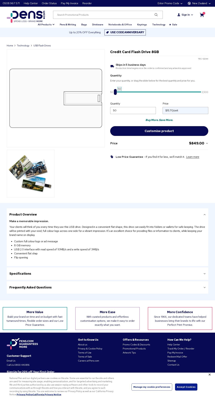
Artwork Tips (129, 352)
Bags (84, 24)
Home (10, 45)
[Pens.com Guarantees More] (22, 344)
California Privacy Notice (47, 394)
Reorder (87, 3)
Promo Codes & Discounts (136, 344)
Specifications (20, 274)
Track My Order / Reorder (180, 348)
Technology (159, 24)
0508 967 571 (11, 3)
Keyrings (142, 24)
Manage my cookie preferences (151, 387)
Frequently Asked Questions (30, 287)
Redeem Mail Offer (177, 356)
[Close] (209, 374)
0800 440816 (21, 364)
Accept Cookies (186, 387)
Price (165, 103)
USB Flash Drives (42, 45)
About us (82, 344)
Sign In (186, 14)
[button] (46, 23)
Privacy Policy (25, 394)
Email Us (11, 360)
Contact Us (173, 364)
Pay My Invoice (69, 3)
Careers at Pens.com (88, 360)
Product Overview (23, 214)
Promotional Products (134, 348)
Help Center (31, 3)
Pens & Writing (68, 24)
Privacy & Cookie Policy (90, 348)
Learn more (192, 157)
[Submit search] (156, 14)
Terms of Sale (85, 356)
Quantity (115, 103)
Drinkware (97, 24)
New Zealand (199, 3)
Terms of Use (84, 352)
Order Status (49, 3)
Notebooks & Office (120, 24)
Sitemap (171, 360)
